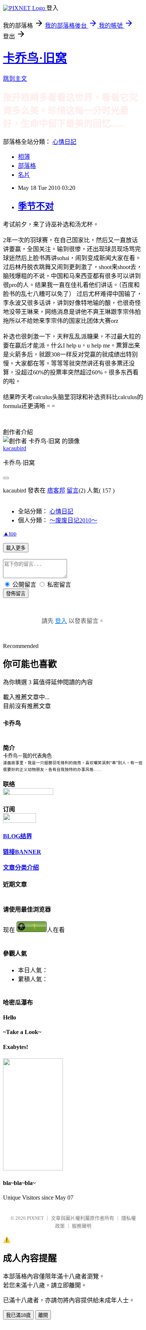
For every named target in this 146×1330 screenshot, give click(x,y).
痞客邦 (56, 490)
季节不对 (36, 206)
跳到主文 (15, 78)
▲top (9, 533)
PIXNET (35, 1218)
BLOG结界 (17, 836)
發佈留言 (15, 593)
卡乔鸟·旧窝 (35, 58)
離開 (43, 1315)
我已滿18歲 (18, 1315)
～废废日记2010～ (73, 520)
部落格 (27, 166)
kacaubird (14, 448)
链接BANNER (22, 852)
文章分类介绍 (21, 867)
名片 (24, 175)
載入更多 (15, 548)
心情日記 (64, 142)
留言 (73, 490)
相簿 (24, 157)
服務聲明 (81, 1226)
